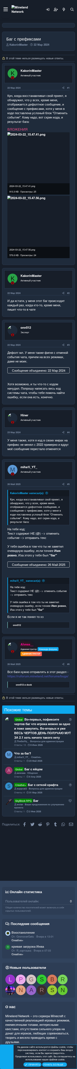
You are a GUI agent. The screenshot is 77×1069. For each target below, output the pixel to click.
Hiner (24, 415)
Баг (35, 800)
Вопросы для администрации (47, 741)
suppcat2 (22, 788)
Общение (32, 772)
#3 (68, 344)
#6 (68, 664)
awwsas (21, 772)
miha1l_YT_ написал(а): (25, 581)
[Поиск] (72, 9)
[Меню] (5, 9)
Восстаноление (23, 932)
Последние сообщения (30, 923)
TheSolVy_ (22, 741)
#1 (68, 87)
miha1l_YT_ (29, 467)
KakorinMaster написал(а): (27, 493)
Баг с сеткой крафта (43, 784)
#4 (68, 432)
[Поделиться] (63, 88)
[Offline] (13, 77)
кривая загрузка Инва (27, 946)
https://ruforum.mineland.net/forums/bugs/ (37, 676)
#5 (68, 484)
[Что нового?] (64, 9)
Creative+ (36, 757)
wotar (20, 804)
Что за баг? (22, 753)
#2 (68, 293)
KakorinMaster (18, 44)
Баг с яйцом (33, 769)
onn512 (26, 327)
